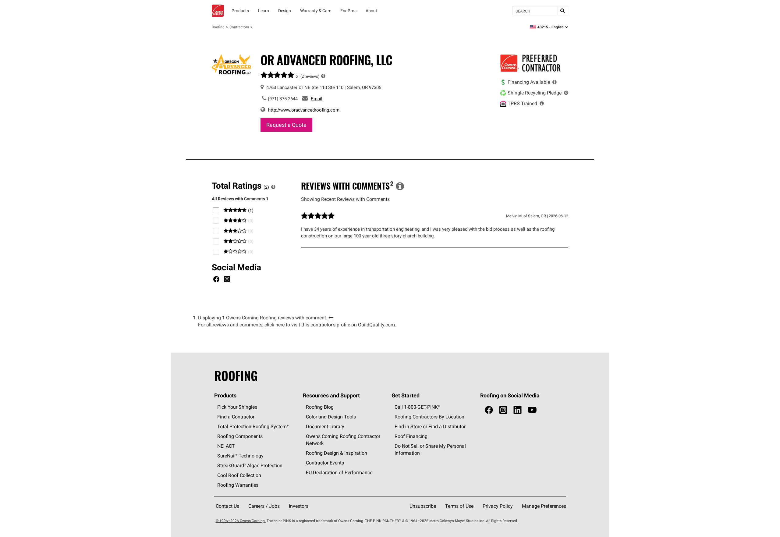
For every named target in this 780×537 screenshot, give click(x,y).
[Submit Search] (562, 10)
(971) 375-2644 (283, 98)
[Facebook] (216, 280)
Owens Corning (218, 11)
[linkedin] (517, 410)
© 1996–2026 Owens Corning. (241, 520)
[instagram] (503, 410)
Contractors (239, 27)
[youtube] (532, 410)
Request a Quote (286, 124)
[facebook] (489, 410)
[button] (323, 75)
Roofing (218, 27)
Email (316, 98)
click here (274, 325)
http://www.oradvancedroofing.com (303, 110)
